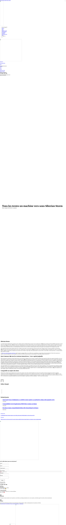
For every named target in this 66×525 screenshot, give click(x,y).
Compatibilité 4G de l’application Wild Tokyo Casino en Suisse (20, 404)
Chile (1, 69)
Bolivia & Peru (4, 31)
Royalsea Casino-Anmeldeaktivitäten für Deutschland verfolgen (20, 408)
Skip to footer (8, 0)
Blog (2, 35)
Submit (2, 480)
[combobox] (1, 472)
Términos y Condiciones (19, 503)
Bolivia (3, 28)
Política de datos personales (11, 503)
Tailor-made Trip (4, 34)
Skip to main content (3, 0)
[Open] (2, 37)
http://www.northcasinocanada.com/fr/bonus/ (9, 353)
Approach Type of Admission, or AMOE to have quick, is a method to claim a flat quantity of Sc (29, 399)
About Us (3, 33)
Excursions (3, 32)
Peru (0, 67)
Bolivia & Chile (4, 30)
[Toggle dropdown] (6, 27)
